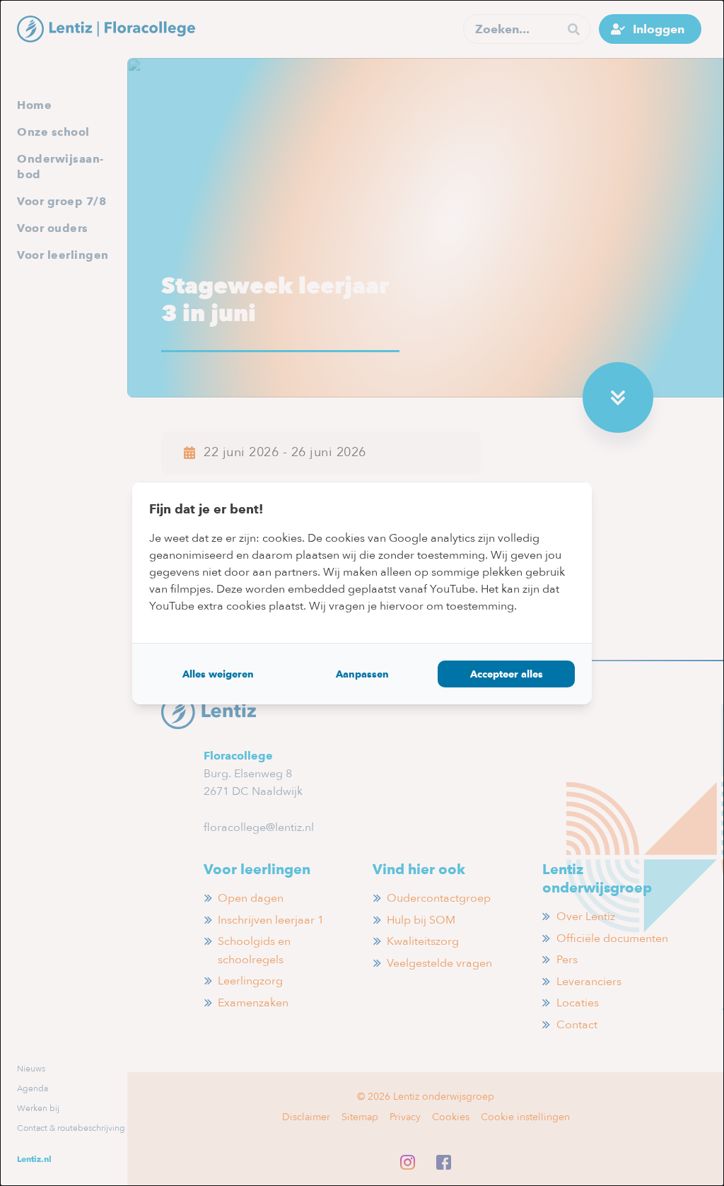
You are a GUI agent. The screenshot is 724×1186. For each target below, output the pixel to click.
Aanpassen (362, 674)
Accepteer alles (506, 674)
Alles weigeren (218, 674)
